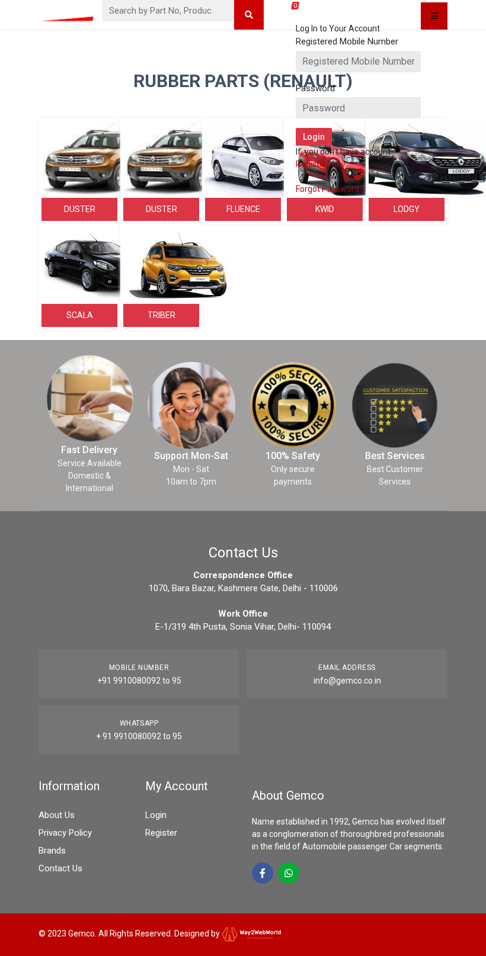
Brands (52, 850)
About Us (57, 815)
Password (315, 88)
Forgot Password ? (330, 189)
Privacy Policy (65, 832)
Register (161, 832)
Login (156, 815)
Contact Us (60, 868)
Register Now (321, 164)
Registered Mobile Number (347, 41)
